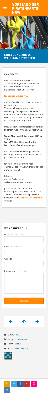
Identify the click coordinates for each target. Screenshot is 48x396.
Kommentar (16, 271)
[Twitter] (14, 384)
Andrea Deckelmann (21, 348)
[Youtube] (27, 384)
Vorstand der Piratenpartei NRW (25, 8)
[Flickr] (34, 384)
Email (13, 246)
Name (13, 234)
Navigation (5, 8)
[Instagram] (7, 390)
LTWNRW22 (22, 339)
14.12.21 (18, 335)
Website (8, 258)
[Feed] (7, 384)
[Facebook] (20, 384)
